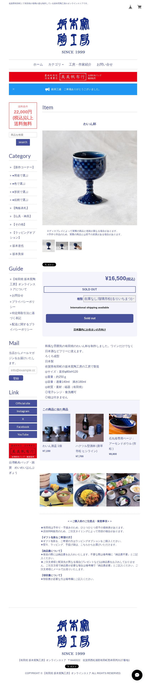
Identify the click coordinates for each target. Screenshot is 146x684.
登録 (16, 378)
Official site (23, 403)
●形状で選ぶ (20, 191)
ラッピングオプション (87, 541)
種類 (80, 298)
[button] (56, 64)
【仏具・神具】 (22, 216)
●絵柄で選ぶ (20, 199)
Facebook (23, 426)
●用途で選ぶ (20, 175)
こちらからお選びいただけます (97, 544)
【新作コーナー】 (23, 167)
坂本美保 (18, 253)
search (23, 142)
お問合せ (17, 295)
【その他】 (19, 224)
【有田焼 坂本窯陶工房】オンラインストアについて (22, 284)
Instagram (23, 411)
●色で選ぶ (18, 183)
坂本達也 (18, 245)
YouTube (22, 434)
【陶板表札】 (20, 208)
